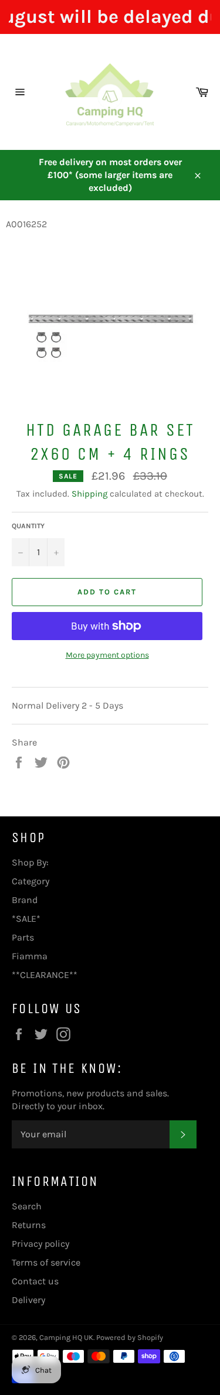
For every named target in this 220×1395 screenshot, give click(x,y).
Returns (29, 1224)
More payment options (107, 655)
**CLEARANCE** (44, 974)
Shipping (89, 493)
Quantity (28, 526)
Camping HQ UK (66, 1337)
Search (27, 1206)
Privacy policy (40, 1243)
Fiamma (30, 956)
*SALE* (26, 918)
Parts (23, 937)
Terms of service (46, 1262)
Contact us (35, 1281)
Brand (25, 899)
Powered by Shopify (129, 1337)
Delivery (28, 1299)
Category (30, 881)
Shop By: (30, 862)
